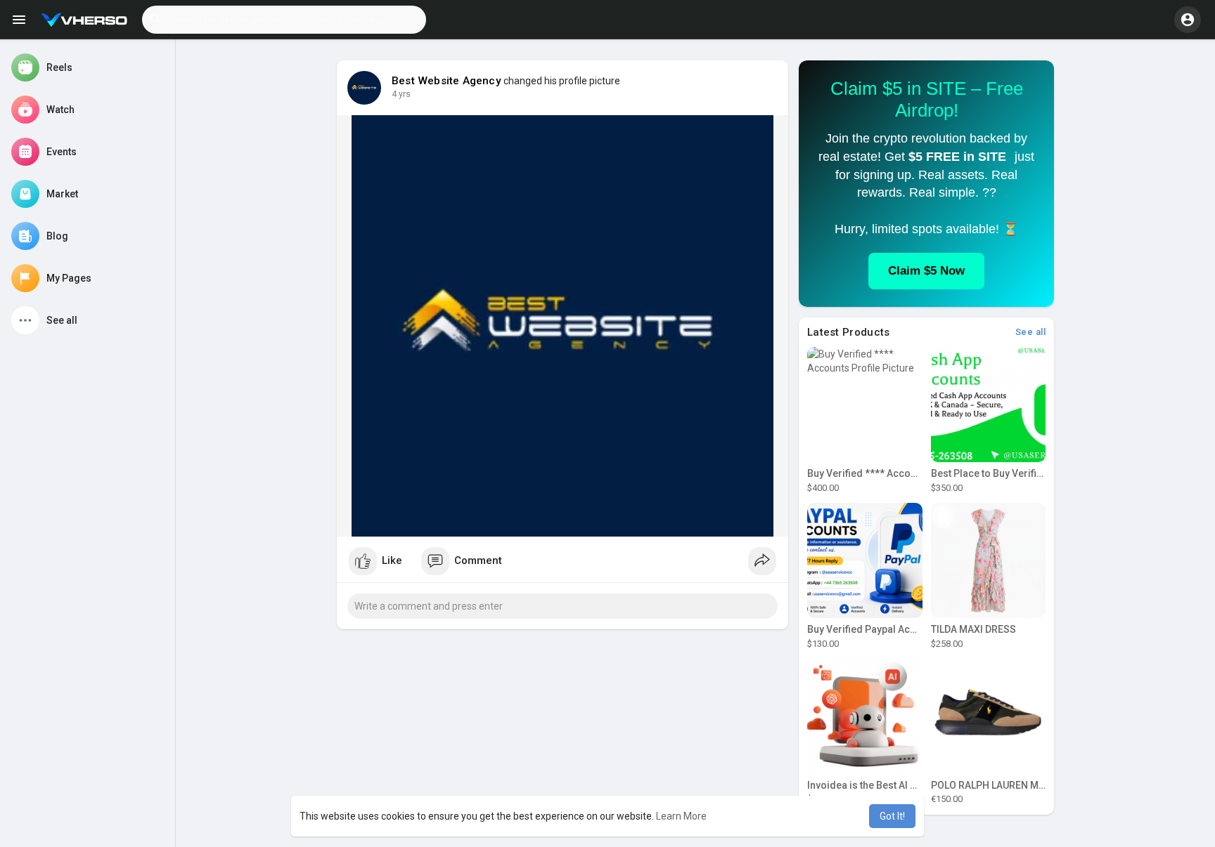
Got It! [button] (892, 816)
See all (1030, 332)
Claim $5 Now (926, 270)
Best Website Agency (446, 80)
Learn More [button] (681, 816)
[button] (284, 20)
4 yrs (401, 94)
